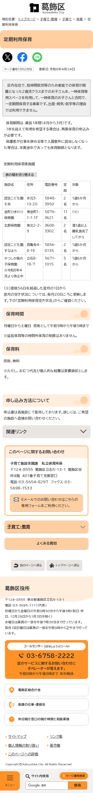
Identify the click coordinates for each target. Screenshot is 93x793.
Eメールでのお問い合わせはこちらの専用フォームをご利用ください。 (49, 502)
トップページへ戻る (67, 565)
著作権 (55, 745)
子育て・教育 (49, 19)
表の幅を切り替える (19, 174)
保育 (79, 19)
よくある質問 (46, 543)
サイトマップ (17, 736)
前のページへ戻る (31, 565)
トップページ (26, 19)
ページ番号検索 (75, 775)
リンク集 (56, 736)
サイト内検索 (40, 776)
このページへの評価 (23, 754)
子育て (67, 19)
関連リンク (16, 432)
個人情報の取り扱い (23, 745)
